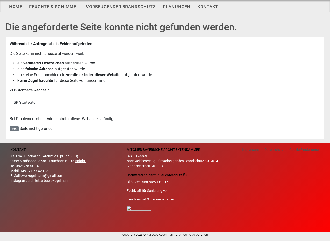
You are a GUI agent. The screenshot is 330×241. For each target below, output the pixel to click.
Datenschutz (274, 149)
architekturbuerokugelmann (48, 181)
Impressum (250, 149)
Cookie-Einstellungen (305, 149)
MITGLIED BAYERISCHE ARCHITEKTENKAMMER (163, 150)
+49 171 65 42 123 (34, 171)
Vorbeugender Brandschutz (121, 6)
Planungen (176, 6)
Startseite (26, 102)
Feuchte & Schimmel (54, 6)
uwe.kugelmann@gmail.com (41, 176)
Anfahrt (80, 161)
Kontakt (207, 6)
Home (15, 6)
